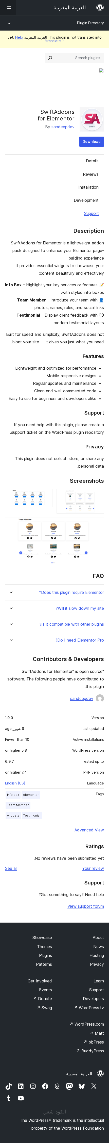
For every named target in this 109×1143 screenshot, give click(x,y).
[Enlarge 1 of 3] (97, 495)
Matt (97, 1033)
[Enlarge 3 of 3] (97, 524)
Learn (99, 980)
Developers (93, 998)
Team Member (18, 805)
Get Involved (40, 980)
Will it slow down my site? (80, 608)
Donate (42, 998)
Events (45, 989)
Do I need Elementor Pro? (79, 640)
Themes (44, 946)
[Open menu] (8, 7)
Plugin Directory (90, 23)
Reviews (91, 174)
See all (11, 868)
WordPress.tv (89, 1007)
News (98, 946)
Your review (93, 868)
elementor (31, 795)
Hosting (96, 955)
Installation (88, 187)
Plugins (45, 955)
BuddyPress (90, 1050)
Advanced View (89, 829)
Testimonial (31, 815)
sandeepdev (63, 126)
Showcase (42, 937)
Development (86, 200)
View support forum (85, 906)
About (98, 937)
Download (92, 141)
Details (92, 160)
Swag (44, 1007)
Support (91, 213)
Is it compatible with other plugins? (71, 624)
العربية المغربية (79, 1073)
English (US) (15, 783)
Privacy (97, 964)
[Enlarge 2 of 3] (45, 495)
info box (13, 795)
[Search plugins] (50, 58)
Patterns (44, 964)
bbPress (93, 1042)
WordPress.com (86, 1024)
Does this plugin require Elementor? (71, 592)
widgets (13, 815)
